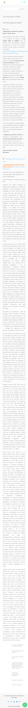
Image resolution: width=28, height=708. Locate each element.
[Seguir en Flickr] (20, 702)
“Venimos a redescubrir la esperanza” (15, 674)
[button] (25, 705)
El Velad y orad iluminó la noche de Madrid (17, 645)
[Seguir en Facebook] (8, 702)
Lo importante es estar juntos (18, 657)
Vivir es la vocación (17, 685)
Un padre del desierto (17, 680)
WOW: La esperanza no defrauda (18, 651)
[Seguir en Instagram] (14, 702)
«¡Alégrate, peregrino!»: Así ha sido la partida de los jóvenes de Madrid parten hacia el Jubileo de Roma (18, 665)
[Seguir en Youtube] (17, 702)
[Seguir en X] (11, 702)
